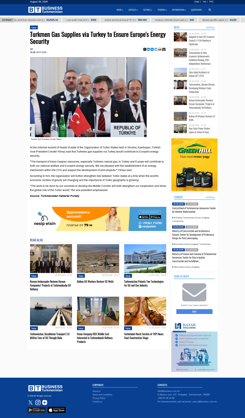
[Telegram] (155, 49)
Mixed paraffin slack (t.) (208, 20)
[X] (144, 49)
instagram (37, 402)
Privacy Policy (98, 398)
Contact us (97, 401)
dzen (44, 402)
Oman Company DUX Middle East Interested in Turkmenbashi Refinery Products (94, 338)
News (177, 27)
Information (178, 9)
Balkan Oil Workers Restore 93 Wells (95, 282)
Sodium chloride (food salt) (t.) (163, 20)
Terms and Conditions (102, 395)
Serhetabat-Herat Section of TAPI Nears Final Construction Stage (144, 336)
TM (204, 2)
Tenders (178, 197)
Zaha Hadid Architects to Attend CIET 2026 (199, 74)
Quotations (196, 9)
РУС (211, 2)
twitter (31, 402)
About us (96, 391)
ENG (196, 2)
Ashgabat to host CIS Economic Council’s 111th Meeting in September (202, 40)
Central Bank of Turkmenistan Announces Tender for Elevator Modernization (194, 210)
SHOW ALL (210, 27)
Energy (34, 27)
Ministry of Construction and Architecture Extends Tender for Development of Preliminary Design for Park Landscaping (193, 234)
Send (194, 311)
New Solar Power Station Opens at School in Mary (199, 130)
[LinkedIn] (148, 49)
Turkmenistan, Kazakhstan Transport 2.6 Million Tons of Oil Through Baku (50, 336)
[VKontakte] (152, 49)
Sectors (146, 9)
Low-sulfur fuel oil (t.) (70, 20)
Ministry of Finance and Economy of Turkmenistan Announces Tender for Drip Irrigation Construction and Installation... (194, 257)
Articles (132, 9)
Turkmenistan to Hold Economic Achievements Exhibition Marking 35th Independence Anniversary (200, 58)
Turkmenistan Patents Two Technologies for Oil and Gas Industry (144, 283)
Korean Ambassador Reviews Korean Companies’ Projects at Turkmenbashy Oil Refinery (50, 285)
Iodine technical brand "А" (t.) (114, 20)
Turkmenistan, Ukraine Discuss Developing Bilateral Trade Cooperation (201, 88)
